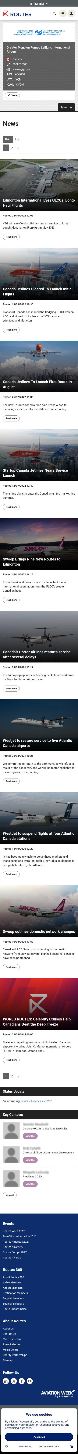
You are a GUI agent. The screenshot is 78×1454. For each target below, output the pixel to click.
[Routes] (17, 13)
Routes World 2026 (14, 1231)
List (17, 139)
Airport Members (13, 1287)
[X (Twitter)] (14, 1381)
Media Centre (10, 1349)
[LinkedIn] (6, 1381)
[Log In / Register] (71, 13)
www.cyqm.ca (21, 69)
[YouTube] (30, 1381)
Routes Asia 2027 (13, 1246)
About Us (8, 1328)
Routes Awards (12, 1257)
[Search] (54, 13)
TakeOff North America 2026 (19, 1236)
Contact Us (9, 1333)
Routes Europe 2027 (15, 1252)
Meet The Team (12, 1339)
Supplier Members (13, 1298)
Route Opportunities (15, 1308)
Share (14, 95)
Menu (65, 107)
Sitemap (7, 1360)
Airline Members (12, 1282)
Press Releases (11, 1344)
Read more (11, 237)
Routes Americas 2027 (16, 1241)
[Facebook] (22, 1381)
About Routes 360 (13, 1277)
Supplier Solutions (13, 1303)
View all (10, 1195)
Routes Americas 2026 (35, 1101)
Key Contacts (13, 1115)
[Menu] (63, 13)
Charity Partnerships (15, 1355)
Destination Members (15, 1293)
